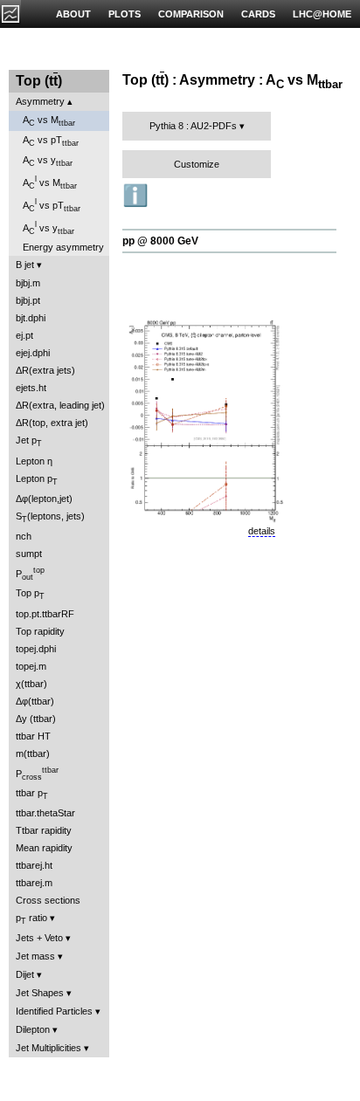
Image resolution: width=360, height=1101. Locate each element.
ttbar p (32, 794)
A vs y (48, 161)
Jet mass (35, 956)
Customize (196, 164)
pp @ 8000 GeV (160, 241)
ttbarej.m (34, 882)
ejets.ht (31, 387)
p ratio (31, 919)
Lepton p (37, 479)
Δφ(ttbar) (35, 701)
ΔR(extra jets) (45, 370)
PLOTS (124, 14)
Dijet (25, 974)
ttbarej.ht (34, 865)
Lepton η (34, 461)
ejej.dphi (33, 353)
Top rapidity (40, 631)
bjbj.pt (28, 300)
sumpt (29, 553)
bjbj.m (28, 283)
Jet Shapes (40, 992)
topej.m (31, 666)
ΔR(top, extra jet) (52, 422)
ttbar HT (33, 736)
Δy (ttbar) (36, 718)
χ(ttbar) (31, 683)
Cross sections (48, 900)
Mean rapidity (44, 848)
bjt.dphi (30, 318)
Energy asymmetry (63, 247)
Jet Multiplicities (48, 1048)
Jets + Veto (39, 937)
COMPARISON (191, 14)
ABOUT (73, 14)
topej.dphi (36, 648)
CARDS (258, 14)
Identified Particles (54, 1011)
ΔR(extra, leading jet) (60, 405)
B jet (25, 264)
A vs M (49, 120)
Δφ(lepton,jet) (44, 498)
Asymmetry (40, 101)
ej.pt (24, 335)
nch (23, 536)
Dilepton (33, 1029)
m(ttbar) (33, 753)
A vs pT (51, 141)
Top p (30, 594)
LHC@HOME (322, 14)
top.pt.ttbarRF (45, 614)
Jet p (29, 441)
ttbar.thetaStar (45, 813)
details (261, 531)
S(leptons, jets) (50, 517)
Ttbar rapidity (44, 830)
